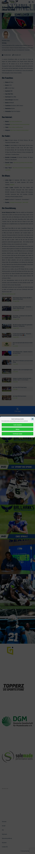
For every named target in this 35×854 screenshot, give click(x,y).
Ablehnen (17, 429)
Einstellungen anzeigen (17, 433)
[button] (32, 419)
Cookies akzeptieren (17, 425)
